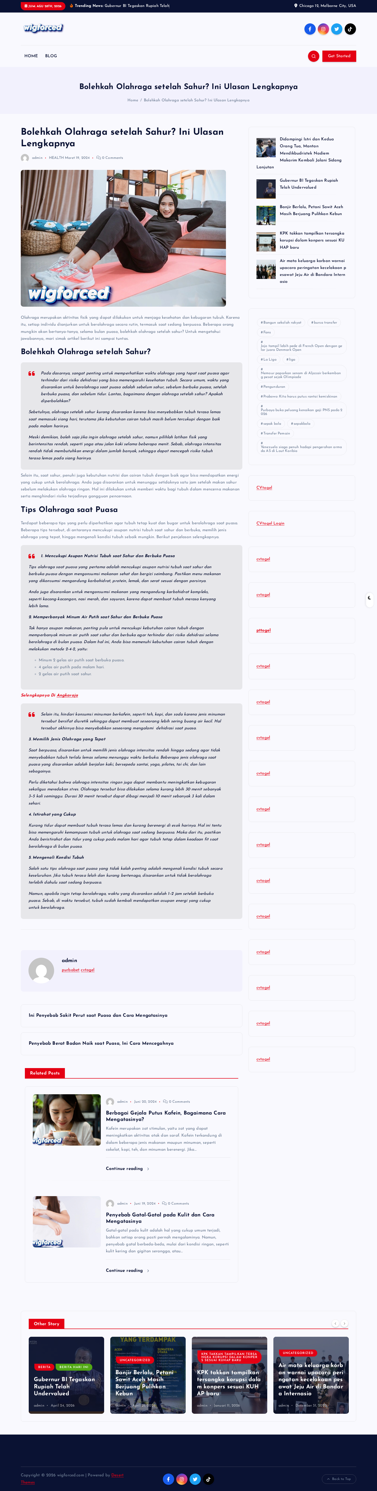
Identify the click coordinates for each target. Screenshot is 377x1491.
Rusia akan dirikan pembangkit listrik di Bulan (311, 1387)
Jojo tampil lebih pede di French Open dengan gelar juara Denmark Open (301, 348)
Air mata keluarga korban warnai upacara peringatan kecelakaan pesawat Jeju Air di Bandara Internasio (229, 1380)
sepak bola (272, 424)
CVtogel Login (270, 523)
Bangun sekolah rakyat (282, 323)
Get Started (339, 56)
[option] (66, 1375)
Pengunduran (274, 387)
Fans (267, 332)
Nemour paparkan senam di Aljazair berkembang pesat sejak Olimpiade (301, 375)
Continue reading (125, 1169)
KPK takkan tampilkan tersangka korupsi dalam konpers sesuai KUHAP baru (313, 240)
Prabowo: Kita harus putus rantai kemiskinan (300, 397)
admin (37, 158)
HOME (31, 56)
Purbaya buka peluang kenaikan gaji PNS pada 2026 (301, 412)
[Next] (344, 1323)
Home (132, 100)
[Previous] (335, 1323)
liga (292, 360)
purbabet (71, 970)
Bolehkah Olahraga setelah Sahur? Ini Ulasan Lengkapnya (197, 100)
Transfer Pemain (276, 433)
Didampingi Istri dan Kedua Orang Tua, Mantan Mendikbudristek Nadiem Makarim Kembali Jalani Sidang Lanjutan (299, 153)
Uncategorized (53, 1360)
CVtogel (264, 488)
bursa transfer (325, 323)
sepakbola (302, 424)
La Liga (269, 360)
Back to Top (341, 1479)
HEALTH (56, 158)
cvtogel (87, 970)
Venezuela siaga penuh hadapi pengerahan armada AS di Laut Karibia (301, 449)
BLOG (51, 56)
